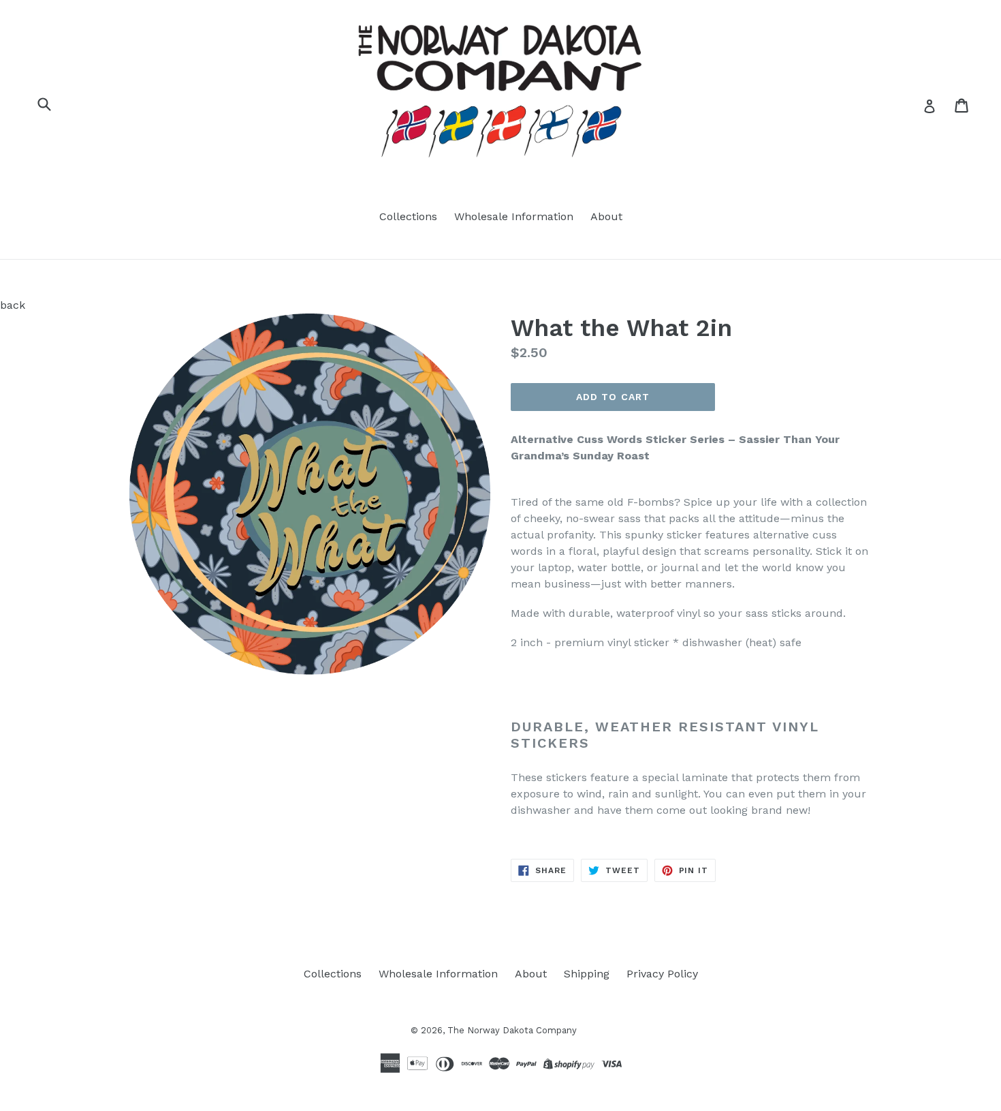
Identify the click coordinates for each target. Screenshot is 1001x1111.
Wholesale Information (513, 216)
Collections (408, 216)
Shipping (586, 973)
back (12, 305)
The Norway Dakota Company (512, 1030)
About (606, 216)
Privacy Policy (662, 973)
